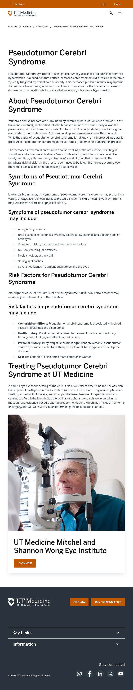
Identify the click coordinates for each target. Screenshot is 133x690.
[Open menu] (120, 13)
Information (24, 644)
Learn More (24, 563)
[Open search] (111, 13)
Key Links (22, 632)
